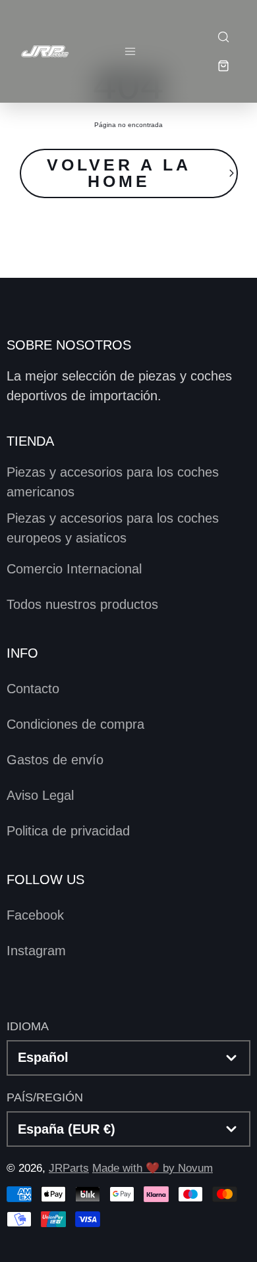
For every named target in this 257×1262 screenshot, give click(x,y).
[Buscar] (222, 36)
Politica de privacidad (68, 831)
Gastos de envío (55, 759)
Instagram (36, 950)
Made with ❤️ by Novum (152, 1168)
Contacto (33, 688)
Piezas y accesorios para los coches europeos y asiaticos (113, 528)
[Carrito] (222, 65)
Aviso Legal (40, 795)
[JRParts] (44, 51)
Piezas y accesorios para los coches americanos (113, 482)
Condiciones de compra (75, 724)
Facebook (35, 915)
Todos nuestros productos (82, 604)
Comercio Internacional (74, 569)
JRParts (69, 1168)
